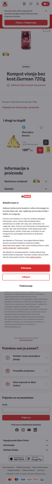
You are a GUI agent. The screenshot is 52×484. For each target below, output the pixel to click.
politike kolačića (35, 257)
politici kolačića (23, 248)
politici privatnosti (9, 248)
